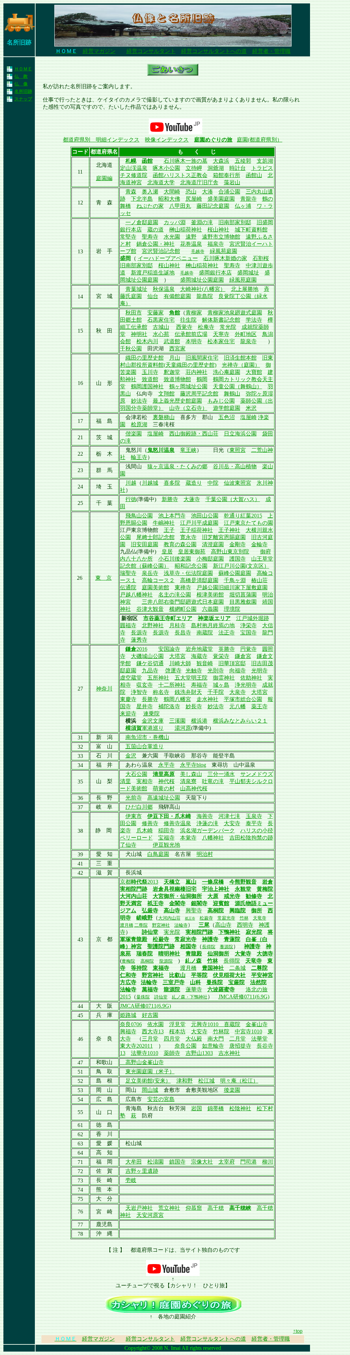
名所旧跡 (23, 91)
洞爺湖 (215, 168)
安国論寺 (169, 649)
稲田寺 (166, 830)
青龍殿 (194, 953)
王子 (169, 530)
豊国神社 (213, 968)
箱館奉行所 (226, 175)
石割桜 (261, 258)
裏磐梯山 (164, 417)
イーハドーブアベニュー (168, 258)
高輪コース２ (158, 580)
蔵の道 (155, 229)
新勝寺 (170, 499)
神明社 (139, 334)
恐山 (191, 191)
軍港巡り (144, 728)
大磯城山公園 (147, 656)
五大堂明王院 (191, 678)
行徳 (130, 499)
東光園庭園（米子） (150, 1071)
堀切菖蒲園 (243, 595)
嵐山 (191, 882)
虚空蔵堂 (131, 678)
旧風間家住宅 (202, 358)
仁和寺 (128, 975)
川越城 (150, 483)
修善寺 (150, 823)
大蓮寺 (192, 499)
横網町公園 (183, 609)
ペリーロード (136, 838)
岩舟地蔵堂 (199, 649)
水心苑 (161, 334)
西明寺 (245, 925)
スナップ (23, 99)
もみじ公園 (221, 401)
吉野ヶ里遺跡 (141, 1171)
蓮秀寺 (139, 640)
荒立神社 (169, 1208)
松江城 (206, 1081)
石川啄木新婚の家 (225, 258)
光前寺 (133, 798)
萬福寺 (150, 989)
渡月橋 (126, 925)
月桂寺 (177, 625)
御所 (256, 910)
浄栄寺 (248, 625)
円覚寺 (248, 649)
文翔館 (166, 394)
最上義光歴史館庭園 (177, 401)
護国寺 (237, 559)
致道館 (150, 379)
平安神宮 (262, 975)
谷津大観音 (150, 609)
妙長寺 (194, 706)
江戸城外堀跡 (252, 618)
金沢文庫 (153, 721)
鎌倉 (130, 649)
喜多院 (172, 483)
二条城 (237, 968)
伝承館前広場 (191, 334)
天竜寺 (259, 918)
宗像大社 (202, 1162)
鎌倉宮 (243, 656)
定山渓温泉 (133, 168)
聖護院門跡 (161, 946)
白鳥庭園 (158, 854)
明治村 (205, 854)
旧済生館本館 (240, 358)
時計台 (237, 168)
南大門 (215, 1039)
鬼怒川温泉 (161, 450)
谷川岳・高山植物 (235, 466)
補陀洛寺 (169, 706)
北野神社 (153, 625)
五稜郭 (243, 161)
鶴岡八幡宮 (177, 699)
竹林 (244, 918)
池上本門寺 (172, 516)
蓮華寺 (194, 989)
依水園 (155, 1024)
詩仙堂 (150, 932)
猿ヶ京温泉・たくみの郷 (177, 466)
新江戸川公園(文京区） (241, 566)
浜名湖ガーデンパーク (207, 830)
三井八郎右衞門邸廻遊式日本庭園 (183, 602)
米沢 (251, 408)
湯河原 (183, 728)
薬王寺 (259, 706)
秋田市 (133, 313)
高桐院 (215, 910)
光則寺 (215, 670)
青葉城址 (136, 289)
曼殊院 (214, 982)
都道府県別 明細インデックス (101, 140)
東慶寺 (128, 699)
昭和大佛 (169, 199)
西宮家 (177, 348)
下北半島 (142, 199)
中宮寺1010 (248, 1031)
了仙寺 (128, 845)
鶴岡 (202, 379)
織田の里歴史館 (144, 358)
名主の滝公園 (174, 595)
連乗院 (151, 713)
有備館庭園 (177, 296)
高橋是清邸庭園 (199, 580)
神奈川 (104, 689)
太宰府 (226, 1162)
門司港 (248, 1162)
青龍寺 (248, 199)
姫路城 (128, 1015)
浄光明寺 (246, 685)
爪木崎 (144, 830)
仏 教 (21, 76)
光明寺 (259, 670)
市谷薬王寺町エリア (167, 618)
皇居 (167, 551)
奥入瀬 (150, 191)
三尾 (204, 925)
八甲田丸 (180, 206)
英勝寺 (226, 649)
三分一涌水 (221, 774)
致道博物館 (177, 379)
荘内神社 (196, 372)
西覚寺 (184, 327)
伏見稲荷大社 (229, 975)
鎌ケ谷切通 (150, 663)
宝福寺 (166, 838)
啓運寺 (173, 670)
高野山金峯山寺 (144, 1062)
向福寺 (237, 670)
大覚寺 (243, 953)
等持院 (139, 968)
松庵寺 (206, 327)
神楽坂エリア (214, 618)
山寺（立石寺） (188, 408)
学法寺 (254, 320)
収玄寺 (144, 685)
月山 (174, 358)
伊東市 (133, 816)
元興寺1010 (207, 1024)
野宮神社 (161, 925)
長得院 (208, 946)
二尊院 (141, 925)
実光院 (172, 932)
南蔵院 (205, 632)
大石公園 (136, 774)
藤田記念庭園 (213, 206)
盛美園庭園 (221, 199)
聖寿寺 (150, 237)
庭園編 (104, 178)
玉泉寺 (254, 816)
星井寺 (144, 706)
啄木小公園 (166, 168)
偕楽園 (133, 434)
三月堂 (150, 1039)
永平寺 (166, 765)
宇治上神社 (215, 889)
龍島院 (205, 296)
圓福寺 (128, 625)
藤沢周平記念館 (199, 394)
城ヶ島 (221, 685)
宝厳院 (236, 982)
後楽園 (232, 1090)
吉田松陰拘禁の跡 (251, 838)
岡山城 (150, 1090)
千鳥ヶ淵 (235, 580)
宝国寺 (248, 632)
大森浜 (221, 161)
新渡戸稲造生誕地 (153, 273)
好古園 (150, 1015)
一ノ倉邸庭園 (141, 222)
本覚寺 (188, 838)
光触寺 (194, 670)
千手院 (215, 692)
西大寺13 (153, 1031)
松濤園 (155, 1162)
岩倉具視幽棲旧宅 (175, 889)
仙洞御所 (218, 953)
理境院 (232, 609)
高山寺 (172, 910)
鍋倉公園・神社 (155, 244)
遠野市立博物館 (221, 237)
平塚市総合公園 (243, 699)
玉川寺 (150, 372)
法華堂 (259, 1039)
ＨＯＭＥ (23, 68)
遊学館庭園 (226, 408)
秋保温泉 (164, 289)
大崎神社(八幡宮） (203, 289)
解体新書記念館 (221, 320)
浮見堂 (177, 1024)
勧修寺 (254, 896)
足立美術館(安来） (148, 1081)
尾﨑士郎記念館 (155, 537)
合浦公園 (229, 191)
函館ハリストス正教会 (180, 175)
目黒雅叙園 (243, 602)
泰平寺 (254, 823)
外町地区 (246, 334)
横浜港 (199, 721)
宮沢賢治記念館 (161, 251)
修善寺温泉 (177, 823)
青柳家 (194, 313)
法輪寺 (181, 925)
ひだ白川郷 (139, 807)
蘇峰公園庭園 (234, 573)
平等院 (199, 975)
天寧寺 (221, 334)
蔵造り (194, 483)
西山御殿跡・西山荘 (193, 434)
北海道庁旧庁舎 (199, 182)
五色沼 (226, 417)
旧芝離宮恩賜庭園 (224, 537)
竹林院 (221, 1031)
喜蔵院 (232, 1024)
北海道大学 (161, 182)
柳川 (267, 1162)
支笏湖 (265, 161)
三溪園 (177, 721)
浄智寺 (139, 692)
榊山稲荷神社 (185, 229)
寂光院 (254, 932)
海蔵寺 (199, 656)
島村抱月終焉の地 (213, 625)
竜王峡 (188, 450)
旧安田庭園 (144, 544)
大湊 (207, 191)
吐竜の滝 (213, 781)
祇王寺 (155, 903)
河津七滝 (229, 816)
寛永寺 (188, 537)
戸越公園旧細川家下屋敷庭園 (232, 587)
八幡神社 (213, 838)
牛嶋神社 (164, 523)
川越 (130, 483)
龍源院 (172, 989)
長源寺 (139, 632)
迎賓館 (221, 903)
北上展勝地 (244, 289)
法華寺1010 (144, 1053)
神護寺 (210, 939)
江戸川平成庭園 (199, 523)
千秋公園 (131, 348)
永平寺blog (193, 765)
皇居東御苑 (191, 551)
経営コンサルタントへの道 (214, 51)
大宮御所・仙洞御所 (177, 896)
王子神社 (229, 530)
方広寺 (128, 982)
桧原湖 (139, 424)
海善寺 (205, 816)
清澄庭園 (213, 544)
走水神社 (207, 699)
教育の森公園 (180, 544)
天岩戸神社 (139, 1208)
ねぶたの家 (150, 206)
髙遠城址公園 (163, 798)
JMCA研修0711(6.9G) (243, 997)
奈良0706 (131, 1024)
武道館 (172, 341)
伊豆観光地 (166, 845)
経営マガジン (99, 51)
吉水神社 (229, 1053)
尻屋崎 (194, 199)
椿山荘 (259, 580)
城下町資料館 (251, 229)
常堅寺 (128, 237)
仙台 (152, 296)
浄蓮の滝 (207, 823)
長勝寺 (150, 699)
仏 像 (21, 83)
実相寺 (144, 781)
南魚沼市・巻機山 (147, 737)
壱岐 (130, 1180)
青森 (130, 191)
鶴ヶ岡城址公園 (188, 386)
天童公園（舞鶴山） (237, 386)
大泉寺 (237, 692)
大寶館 (254, 372)
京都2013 (139, 882)
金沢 (130, 756)
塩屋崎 (248, 417)
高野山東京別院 (230, 551)
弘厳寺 (150, 910)
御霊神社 (224, 678)
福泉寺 (215, 244)
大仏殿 (194, 1039)
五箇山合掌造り (144, 746)
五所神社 (158, 678)
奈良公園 (186, 1046)
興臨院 (237, 910)
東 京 (103, 578)
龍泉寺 (248, 341)
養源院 (226, 946)
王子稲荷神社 (196, 530)
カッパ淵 (175, 222)
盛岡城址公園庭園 (202, 280)
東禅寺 (183, 587)
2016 (141, 649)
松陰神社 (240, 1108)
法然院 (258, 982)
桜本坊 (177, 1031)
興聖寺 (194, 910)
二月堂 (237, 1039)
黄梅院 (265, 889)
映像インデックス (167, 140)
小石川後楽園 (174, 559)
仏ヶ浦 (243, 206)
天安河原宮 (150, 1215)
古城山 (161, 327)
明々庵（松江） (239, 1081)
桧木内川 (147, 341)
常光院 (228, 327)
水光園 (172, 237)
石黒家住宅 (161, 320)
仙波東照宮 (237, 483)
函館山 (254, 175)
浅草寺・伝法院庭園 (188, 573)
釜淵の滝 (202, 222)
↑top (297, 1331)
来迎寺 (128, 713)
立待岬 (194, 168)
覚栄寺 (221, 656)
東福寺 (161, 968)
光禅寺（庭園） (241, 365)
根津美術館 (210, 595)
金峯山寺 (257, 1024)
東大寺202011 (136, 1046)
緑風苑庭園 (223, 251)
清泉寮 (188, 781)
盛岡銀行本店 (215, 273)
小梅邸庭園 (210, 559)
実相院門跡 (199, 932)
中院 (212, 483)
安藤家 (155, 313)
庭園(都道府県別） (259, 140)
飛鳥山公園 (139, 516)
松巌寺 (206, 918)
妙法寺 (139, 401)
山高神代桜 (193, 788)
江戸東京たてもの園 (248, 523)
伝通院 (128, 587)
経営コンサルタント (151, 51)
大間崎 (172, 191)
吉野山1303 (199, 1053)
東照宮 (237, 450)
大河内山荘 (133, 896)
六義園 (210, 609)
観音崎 (205, 663)
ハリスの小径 (256, 830)
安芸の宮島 (161, 1099)
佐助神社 (251, 678)
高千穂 (215, 1208)
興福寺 (128, 1031)
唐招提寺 (240, 1046)
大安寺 (232, 823)
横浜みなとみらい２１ (240, 721)
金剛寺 (237, 544)
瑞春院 (144, 953)
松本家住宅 (221, 341)
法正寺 (226, 632)
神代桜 (166, 781)
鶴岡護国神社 (147, 386)
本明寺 (194, 341)
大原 (212, 896)
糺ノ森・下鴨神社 (189, 997)
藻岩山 (232, 182)
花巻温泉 (191, 244)
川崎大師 (180, 663)
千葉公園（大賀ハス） (232, 499)
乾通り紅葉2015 (243, 516)
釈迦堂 (172, 372)
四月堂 (172, 1039)
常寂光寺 (226, 918)
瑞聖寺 (128, 573)
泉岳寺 (150, 573)
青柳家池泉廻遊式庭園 (234, 313)
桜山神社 (218, 229)
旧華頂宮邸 (232, 663)
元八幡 (237, 706)
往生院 (188, 320)
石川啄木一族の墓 (185, 161)
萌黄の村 (164, 788)
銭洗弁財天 (188, 692)
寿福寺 (199, 685)
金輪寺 (259, 544)
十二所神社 (172, 685)
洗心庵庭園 (226, 372)
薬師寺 (172, 1053)
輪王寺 (139, 457)
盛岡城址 (248, 273)
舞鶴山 (232, 394)
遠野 (191, 237)
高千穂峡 (240, 1208)
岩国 (196, 1108)
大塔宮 (177, 656)
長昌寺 (183, 632)
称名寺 (161, 692)
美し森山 (191, 774)
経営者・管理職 (271, 51)
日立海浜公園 (240, 434)
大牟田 (133, 1162)
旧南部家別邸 (234, 222)
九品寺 (150, 670)
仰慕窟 (194, 1208)
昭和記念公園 (191, 566)
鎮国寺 (177, 1162)
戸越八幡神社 (136, 595)
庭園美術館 (155, 587)
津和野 (184, 1081)
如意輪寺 (213, 1046)
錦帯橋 (215, 1108)
